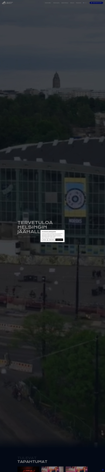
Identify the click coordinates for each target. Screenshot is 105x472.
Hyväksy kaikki (59, 239)
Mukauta (44, 239)
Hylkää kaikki (51, 239)
